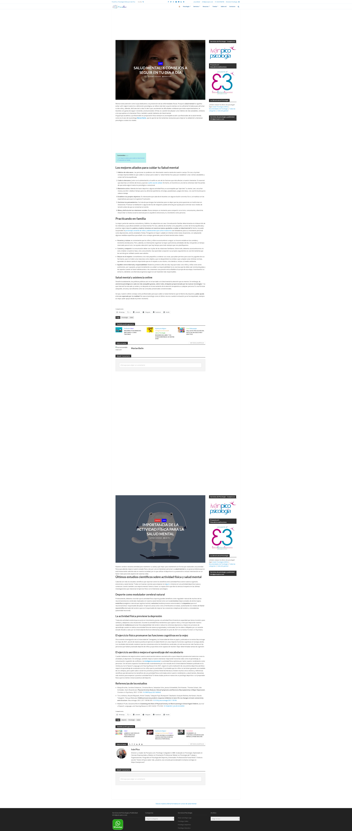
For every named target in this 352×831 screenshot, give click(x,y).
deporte (124, 720)
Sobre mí (224, 6)
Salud (160, 63)
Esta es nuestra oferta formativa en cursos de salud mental (176, 804)
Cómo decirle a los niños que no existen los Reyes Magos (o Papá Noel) (164, 737)
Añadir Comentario (155, 76)
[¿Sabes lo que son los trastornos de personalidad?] (118, 732)
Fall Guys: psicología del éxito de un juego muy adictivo (195, 332)
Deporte (157, 520)
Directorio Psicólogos (232, 2)
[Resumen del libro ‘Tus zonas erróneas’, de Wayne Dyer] (150, 330)
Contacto (232, 6)
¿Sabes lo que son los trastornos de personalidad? (131, 734)
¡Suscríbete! (197, 2)
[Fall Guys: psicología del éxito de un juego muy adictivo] (181, 330)
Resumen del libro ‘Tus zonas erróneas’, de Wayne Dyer (164, 336)
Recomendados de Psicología (218, 109)
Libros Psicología (160, 333)
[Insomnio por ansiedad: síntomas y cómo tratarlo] (118, 330)
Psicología (186, 6)
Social (170, 733)
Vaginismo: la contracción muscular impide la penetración (195, 734)
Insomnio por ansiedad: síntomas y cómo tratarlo (132, 332)
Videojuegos (193, 328)
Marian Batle (167, 76)
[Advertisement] (176, 26)
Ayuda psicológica (160, 328)
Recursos (205, 6)
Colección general (222, 111)
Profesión (127, 328)
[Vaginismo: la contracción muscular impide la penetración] (181, 732)
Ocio (187, 328)
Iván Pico (167, 538)
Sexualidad (189, 731)
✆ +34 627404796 (219, 2)
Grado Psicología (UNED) (220, 107)
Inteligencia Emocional (161, 331)
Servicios (196, 6)
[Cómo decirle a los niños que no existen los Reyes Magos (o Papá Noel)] (150, 732)
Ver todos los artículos (197, 343)
